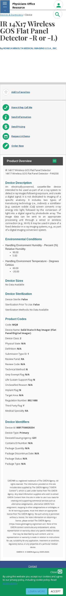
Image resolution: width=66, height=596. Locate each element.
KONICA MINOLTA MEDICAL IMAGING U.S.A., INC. (30, 48)
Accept (56, 591)
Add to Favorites (20, 92)
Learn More (36, 591)
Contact (32, 566)
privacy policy (10, 583)
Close (54, 572)
